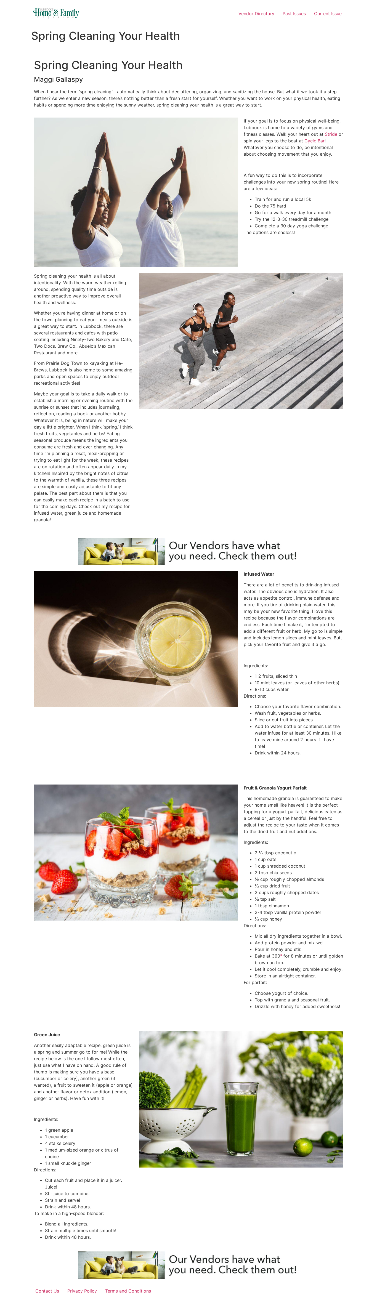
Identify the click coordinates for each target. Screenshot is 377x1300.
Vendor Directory (256, 13)
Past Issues (294, 13)
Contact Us (47, 1291)
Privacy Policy (82, 1291)
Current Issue (328, 13)
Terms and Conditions (128, 1291)
